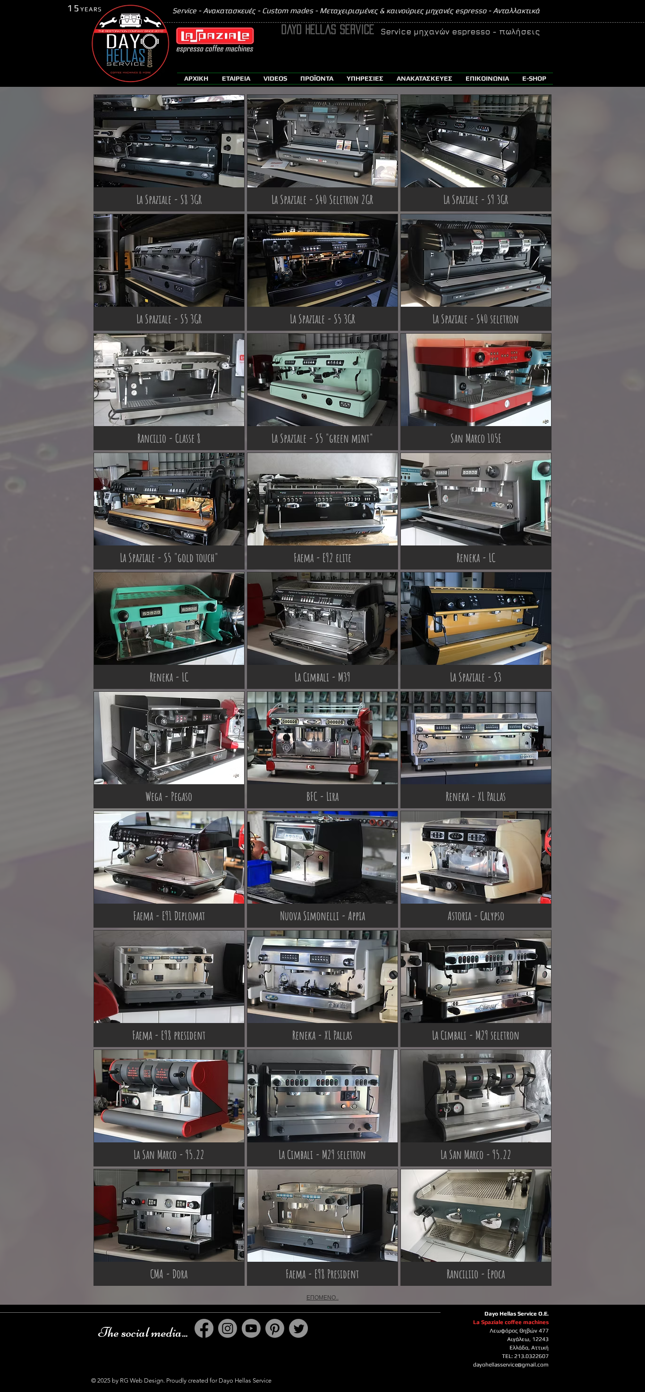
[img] (169, 152)
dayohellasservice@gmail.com (511, 1364)
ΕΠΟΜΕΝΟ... (322, 1297)
